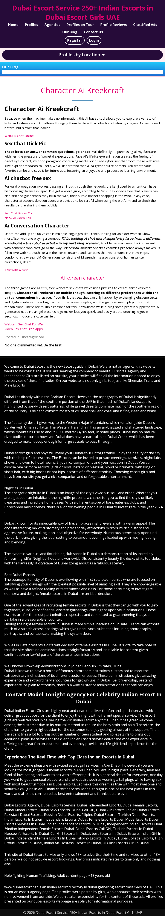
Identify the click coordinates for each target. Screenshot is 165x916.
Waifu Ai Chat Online (19, 136)
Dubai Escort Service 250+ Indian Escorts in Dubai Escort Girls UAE (82, 12)
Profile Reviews (113, 24)
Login (94, 40)
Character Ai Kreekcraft (82, 90)
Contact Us (93, 32)
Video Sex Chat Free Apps (24, 329)
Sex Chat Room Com (20, 213)
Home (13, 24)
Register (74, 40)
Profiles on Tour (80, 24)
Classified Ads (145, 24)
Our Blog (69, 32)
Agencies (52, 24)
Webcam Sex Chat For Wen (24, 324)
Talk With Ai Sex (16, 270)
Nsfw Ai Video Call (18, 218)
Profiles (31, 24)
